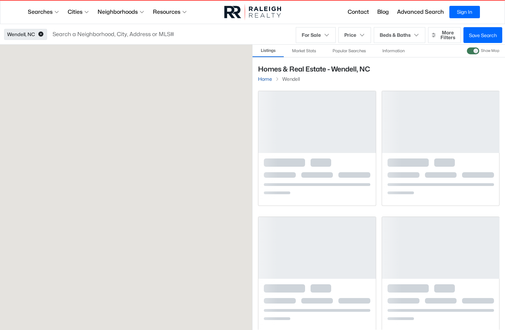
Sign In (464, 12)
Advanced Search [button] (420, 12)
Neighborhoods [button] (118, 12)
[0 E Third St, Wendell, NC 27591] (317, 191)
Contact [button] (358, 12)
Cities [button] (75, 12)
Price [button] (350, 35)
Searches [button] (40, 12)
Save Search (483, 35)
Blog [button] (383, 12)
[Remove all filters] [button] (436, 89)
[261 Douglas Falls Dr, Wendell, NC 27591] (440, 317)
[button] (41, 34)
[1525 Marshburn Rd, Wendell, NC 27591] (317, 317)
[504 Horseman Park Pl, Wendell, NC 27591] (440, 191)
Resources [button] (166, 12)
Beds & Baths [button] (395, 35)
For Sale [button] (311, 35)
